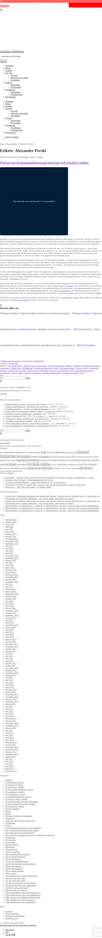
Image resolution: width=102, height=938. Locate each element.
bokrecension (71, 452)
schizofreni (23, 468)
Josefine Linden (82, 368)
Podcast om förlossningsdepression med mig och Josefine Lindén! (44, 162)
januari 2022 (10, 572)
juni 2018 (9, 630)
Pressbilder (15, 80)
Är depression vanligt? (14, 787)
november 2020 (11, 594)
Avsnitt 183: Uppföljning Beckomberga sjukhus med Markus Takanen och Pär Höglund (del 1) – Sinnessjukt (51, 501)
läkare (96, 457)
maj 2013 (9, 764)
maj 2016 (9, 682)
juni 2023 (9, 548)
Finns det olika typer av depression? (20, 821)
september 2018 (12, 625)
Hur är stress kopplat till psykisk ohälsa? (22, 830)
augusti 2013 (10, 757)
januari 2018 (10, 642)
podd (71, 371)
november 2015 (11, 697)
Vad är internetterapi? (14, 869)
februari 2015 (11, 718)
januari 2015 (10, 721)
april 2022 (9, 565)
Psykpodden (16, 87)
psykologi (62, 464)
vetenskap (74, 468)
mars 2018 (9, 637)
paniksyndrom (11, 460)
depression (95, 366)
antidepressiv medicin (13, 452)
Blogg (7, 68)
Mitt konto (9, 930)
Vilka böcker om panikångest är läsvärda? (22, 897)
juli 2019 (9, 620)
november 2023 (11, 541)
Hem (2, 144)
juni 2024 (9, 527)
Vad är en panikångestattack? (17, 861)
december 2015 (11, 694)
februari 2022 (11, 570)
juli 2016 (9, 677)
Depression (10, 818)
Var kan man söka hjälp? (15, 880)
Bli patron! (4, 6)
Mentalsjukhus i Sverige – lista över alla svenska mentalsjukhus (72, 506)
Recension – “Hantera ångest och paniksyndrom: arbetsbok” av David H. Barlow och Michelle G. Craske (49, 477)
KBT (74, 456)
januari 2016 (10, 692)
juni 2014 (9, 733)
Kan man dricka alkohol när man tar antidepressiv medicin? (30, 835)
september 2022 (12, 558)
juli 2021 (9, 584)
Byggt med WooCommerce (24, 925)
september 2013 (12, 754)
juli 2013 (9, 759)
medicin (3, 460)
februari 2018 (11, 639)
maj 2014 (9, 735)
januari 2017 (10, 666)
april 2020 (9, 603)
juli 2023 (9, 546)
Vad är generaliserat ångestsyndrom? (20, 864)
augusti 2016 (10, 675)
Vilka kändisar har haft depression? (20, 900)
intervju (53, 456)
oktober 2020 (10, 596)
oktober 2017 (10, 649)
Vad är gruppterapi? (13, 866)
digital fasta (16, 368)
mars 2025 (9, 524)
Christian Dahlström (12, 51)
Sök (7, 932)
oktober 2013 (10, 752)
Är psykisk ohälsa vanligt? (16, 799)
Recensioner (10, 97)
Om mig (8, 73)
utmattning (36, 373)
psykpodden (80, 464)
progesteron (5, 373)
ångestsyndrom (17, 471)
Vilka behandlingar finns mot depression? (22, 892)
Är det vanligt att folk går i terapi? (19, 789)
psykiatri (11, 464)
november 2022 (11, 555)
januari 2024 (10, 536)
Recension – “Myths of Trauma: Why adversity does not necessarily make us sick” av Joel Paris (45, 485)
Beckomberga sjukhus (14, 806)
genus (56, 368)
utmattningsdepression (51, 373)
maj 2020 (9, 601)
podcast (35, 459)
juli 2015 (9, 706)
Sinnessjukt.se (23, 300)
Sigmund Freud (11, 845)
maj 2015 (9, 711)
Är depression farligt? (14, 785)
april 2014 (9, 737)
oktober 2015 (10, 699)
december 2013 (11, 747)
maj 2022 (9, 563)
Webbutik (9, 66)
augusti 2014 (10, 728)
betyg (25, 452)
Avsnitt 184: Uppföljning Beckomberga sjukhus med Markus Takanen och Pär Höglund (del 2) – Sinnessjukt (51, 496)
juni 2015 (9, 709)
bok (43, 452)
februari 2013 (11, 771)
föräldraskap (27, 368)
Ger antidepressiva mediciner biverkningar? (23, 828)
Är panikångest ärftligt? (15, 792)
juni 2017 (9, 656)
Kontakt (8, 70)
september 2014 (12, 725)
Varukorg (10, 934)
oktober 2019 (10, 613)
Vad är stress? (11, 873)
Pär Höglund (90, 464)
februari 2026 (11, 519)
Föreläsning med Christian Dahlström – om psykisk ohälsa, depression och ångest (39, 498)
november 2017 (11, 646)
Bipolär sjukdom (12, 809)
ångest (88, 467)
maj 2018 (9, 632)
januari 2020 (10, 608)
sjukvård (27, 373)
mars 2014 (9, 740)
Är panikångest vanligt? (15, 794)
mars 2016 (9, 687)
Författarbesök (17, 94)
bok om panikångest (56, 366)
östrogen (3, 371)
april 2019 (9, 622)
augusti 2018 (10, 627)
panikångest (23, 459)
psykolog (54, 464)
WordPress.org (11, 918)
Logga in (9, 911)
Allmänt (8, 780)
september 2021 (12, 582)
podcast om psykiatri (17, 371)
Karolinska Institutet (64, 457)
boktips (69, 366)
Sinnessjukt (15, 85)
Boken (8, 813)
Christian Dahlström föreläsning (18, 816)
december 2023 (11, 539)
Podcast (8, 82)
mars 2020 (9, 606)
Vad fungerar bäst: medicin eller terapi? (21, 876)
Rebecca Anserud (5, 468)
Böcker (8, 811)
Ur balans (69, 286)
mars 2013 (9, 768)
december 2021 (11, 575)
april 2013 (9, 766)
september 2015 (12, 701)
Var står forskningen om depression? (20, 883)
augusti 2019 (10, 618)
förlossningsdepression (42, 368)
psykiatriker (22, 464)
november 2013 (11, 749)
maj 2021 (9, 587)
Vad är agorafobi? (12, 852)
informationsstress (67, 368)
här (5, 394)
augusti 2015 (10, 704)
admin (40, 157)
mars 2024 (9, 531)
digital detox (5, 368)
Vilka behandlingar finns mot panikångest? (23, 895)
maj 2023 (9, 551)
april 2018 (9, 634)
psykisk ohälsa (17, 373)
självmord (56, 468)
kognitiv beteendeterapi (85, 457)
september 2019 (12, 615)
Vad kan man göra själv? (15, 878)
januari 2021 (10, 591)
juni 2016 (9, 680)
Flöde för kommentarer (15, 916)
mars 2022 (9, 567)
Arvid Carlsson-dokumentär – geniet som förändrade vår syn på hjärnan (35, 482)
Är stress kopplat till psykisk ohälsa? (20, 804)
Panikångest (10, 837)
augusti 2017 (10, 651)
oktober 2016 (10, 670)
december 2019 (11, 610)
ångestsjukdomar (6, 471)
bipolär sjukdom (34, 452)
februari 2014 (11, 742)
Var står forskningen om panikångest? (21, 885)
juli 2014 (9, 730)
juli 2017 (9, 654)
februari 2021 (11, 589)
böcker (71, 293)
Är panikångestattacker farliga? (18, 797)
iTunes (75, 297)
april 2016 (9, 685)
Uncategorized (11, 849)
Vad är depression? (13, 859)
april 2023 (9, 553)
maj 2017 (9, 658)
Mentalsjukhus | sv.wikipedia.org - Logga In (23, 506)
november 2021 (11, 577)
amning (27, 366)
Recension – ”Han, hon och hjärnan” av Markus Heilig (28, 487)
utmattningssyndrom (70, 373)
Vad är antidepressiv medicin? (17, 854)
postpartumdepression (84, 371)
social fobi (64, 468)
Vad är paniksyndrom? (14, 871)
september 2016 (12, 673)
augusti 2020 (10, 598)
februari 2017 (11, 663)
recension (15, 468)
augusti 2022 (10, 560)
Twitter (98, 293)
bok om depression (62, 291)
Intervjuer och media (19, 78)
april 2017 (9, 661)
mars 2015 (9, 716)
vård (82, 373)
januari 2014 (10, 745)
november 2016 (11, 668)
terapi (69, 468)
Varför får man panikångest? (17, 888)
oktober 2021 (10, 579)
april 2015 (9, 713)
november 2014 (11, 723)
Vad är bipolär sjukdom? (15, 857)
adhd (2, 452)
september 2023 (12, 543)
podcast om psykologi (59, 371)
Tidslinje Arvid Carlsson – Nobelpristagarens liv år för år (29, 480)
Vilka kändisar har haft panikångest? (20, 902)
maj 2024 (9, 529)
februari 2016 (11, 689)
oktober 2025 (10, 522)
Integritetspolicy (6, 925)
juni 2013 (9, 761)
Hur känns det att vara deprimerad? (20, 833)
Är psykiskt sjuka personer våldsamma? (22, 801)
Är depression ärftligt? (14, 782)
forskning (44, 456)
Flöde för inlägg (12, 913)
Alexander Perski (15, 366)
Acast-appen (66, 297)
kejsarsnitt (94, 368)
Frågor (8, 825)
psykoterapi (71, 464)
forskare (35, 456)
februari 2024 (11, 534)
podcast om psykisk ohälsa (38, 371)
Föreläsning (10, 90)
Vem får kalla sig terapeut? (16, 890)
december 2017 (11, 644)
